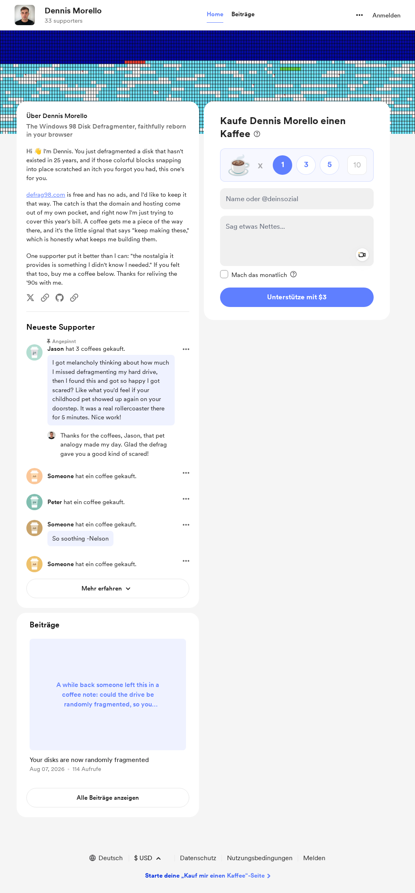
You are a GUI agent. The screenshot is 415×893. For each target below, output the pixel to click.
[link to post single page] (107, 706)
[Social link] (45, 298)
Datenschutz (198, 858)
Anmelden (386, 15)
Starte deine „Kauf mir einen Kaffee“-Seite (205, 875)
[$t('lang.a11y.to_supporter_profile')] (51, 435)
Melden (314, 858)
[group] (107, 706)
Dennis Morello (73, 10)
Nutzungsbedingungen (260, 858)
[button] (215, 14)
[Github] (60, 298)
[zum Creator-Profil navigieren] (25, 15)
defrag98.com (45, 194)
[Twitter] (30, 298)
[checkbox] (253, 274)
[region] (297, 210)
